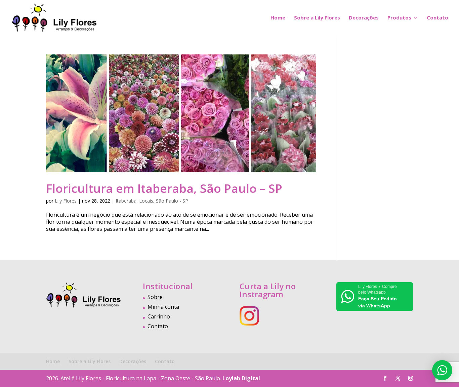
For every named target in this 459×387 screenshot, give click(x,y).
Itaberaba (126, 201)
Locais (146, 201)
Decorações (364, 18)
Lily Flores (66, 201)
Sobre (155, 297)
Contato (437, 18)
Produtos (399, 18)
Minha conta (163, 306)
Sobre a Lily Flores (317, 18)
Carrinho (159, 316)
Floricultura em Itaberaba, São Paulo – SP (164, 188)
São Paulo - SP (172, 201)
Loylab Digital (241, 378)
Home (277, 18)
